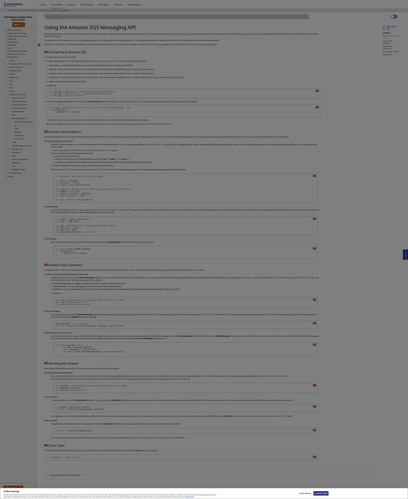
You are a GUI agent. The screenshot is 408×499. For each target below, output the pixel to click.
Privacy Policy (189, 497)
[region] (204, 493)
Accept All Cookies (321, 493)
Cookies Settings (305, 493)
